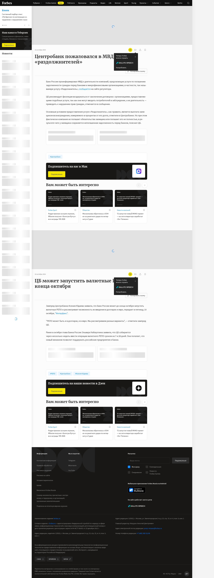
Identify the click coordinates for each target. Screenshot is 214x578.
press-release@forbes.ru (153, 528)
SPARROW (52, 559)
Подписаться (56, 174)
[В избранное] (75, 210)
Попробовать (121, 67)
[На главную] (7, 3)
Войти (180, 3)
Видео (103, 3)
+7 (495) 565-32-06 (143, 533)
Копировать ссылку (137, 71)
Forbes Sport (52, 210)
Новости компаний (123, 210)
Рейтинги (71, 3)
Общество (86, 210)
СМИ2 (39, 559)
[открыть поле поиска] (188, 3)
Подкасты (93, 3)
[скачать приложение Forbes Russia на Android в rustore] (137, 490)
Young (134, 3)
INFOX (66, 559)
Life (110, 3)
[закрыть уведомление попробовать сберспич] (135, 57)
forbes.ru (57, 518)
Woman (117, 3)
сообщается (85, 89)
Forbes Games (54, 3)
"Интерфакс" (61, 313)
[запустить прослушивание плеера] (135, 50)
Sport (126, 3)
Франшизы (82, 3)
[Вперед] (151, 137)
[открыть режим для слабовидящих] (130, 50)
